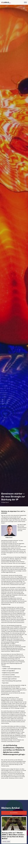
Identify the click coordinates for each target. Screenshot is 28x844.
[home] (7, 2)
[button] (25, 2)
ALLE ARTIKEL (14, 812)
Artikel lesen (6, 841)
